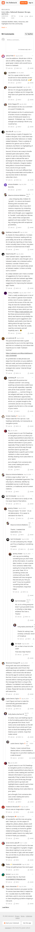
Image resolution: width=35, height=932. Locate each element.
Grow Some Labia (12, 843)
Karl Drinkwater (11, 496)
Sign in (31, 3)
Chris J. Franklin (13, 293)
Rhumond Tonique (12, 663)
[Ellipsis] (32, 55)
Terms (23, 916)
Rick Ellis (9, 131)
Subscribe (24, 3)
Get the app (27, 923)
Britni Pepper (12, 104)
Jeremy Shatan (13, 508)
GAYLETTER (9, 56)
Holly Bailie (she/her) (25, 627)
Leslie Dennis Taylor (12, 698)
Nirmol (8, 874)
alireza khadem (13, 184)
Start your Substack (12, 923)
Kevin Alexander (11, 886)
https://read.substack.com (23, 312)
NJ (9, 430)
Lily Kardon (12, 73)
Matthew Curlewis (12, 232)
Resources (6, 9)
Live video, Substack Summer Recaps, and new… (16, 13)
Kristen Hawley (11, 416)
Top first (30, 34)
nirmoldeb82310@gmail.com (16, 879)
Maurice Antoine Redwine (16, 195)
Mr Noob (18, 644)
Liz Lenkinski (10, 338)
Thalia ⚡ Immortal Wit (13, 864)
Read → (4, 27)
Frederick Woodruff (12, 807)
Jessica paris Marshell (15, 87)
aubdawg (11, 378)
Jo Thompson (10, 816)
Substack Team (5, 17)
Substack (8, 928)
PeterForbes (10, 254)
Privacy (17, 916)
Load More (5, 907)
